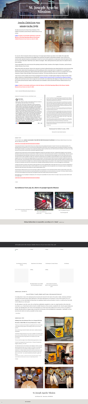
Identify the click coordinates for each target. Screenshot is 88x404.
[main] (44, 9)
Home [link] (79, 1)
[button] (87, 1)
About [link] (83, 1)
